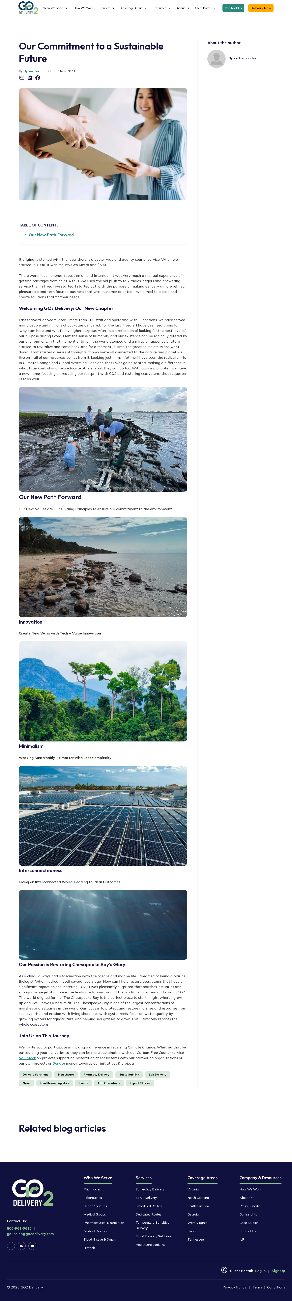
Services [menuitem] (105, 8)
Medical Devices (95, 1231)
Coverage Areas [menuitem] (131, 8)
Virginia (193, 1189)
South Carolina (198, 1206)
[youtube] (32, 1246)
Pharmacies (92, 1189)
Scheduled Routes (149, 1206)
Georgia (193, 1214)
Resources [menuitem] (159, 8)
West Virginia (197, 1223)
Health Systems (95, 1206)
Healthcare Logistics (150, 1245)
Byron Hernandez (37, 71)
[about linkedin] (30, 77)
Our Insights (248, 1214)
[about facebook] (38, 77)
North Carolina (198, 1198)
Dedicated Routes (148, 1214)
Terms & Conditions (268, 1287)
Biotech (89, 1248)
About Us (246, 1198)
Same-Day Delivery (150, 1189)
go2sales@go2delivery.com (30, 1233)
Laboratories (93, 1198)
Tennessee (196, 1239)
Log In (260, 1270)
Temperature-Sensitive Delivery (152, 1225)
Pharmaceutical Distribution (104, 1223)
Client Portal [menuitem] (203, 8)
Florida (192, 1231)
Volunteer (27, 1058)
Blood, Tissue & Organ (100, 1239)
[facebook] (11, 1246)
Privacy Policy (234, 1287)
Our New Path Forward (51, 234)
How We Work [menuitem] (83, 8)
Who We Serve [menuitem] (53, 8)
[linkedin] (22, 1246)
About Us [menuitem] (183, 8)
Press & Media (250, 1206)
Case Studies (249, 1223)
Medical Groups (95, 1214)
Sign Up (278, 1270)
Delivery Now (260, 8)
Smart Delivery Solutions (154, 1236)
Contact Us (233, 8)
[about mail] (22, 77)
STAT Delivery (146, 1198)
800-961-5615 (19, 1228)
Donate (58, 1063)
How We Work (250, 1189)
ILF (242, 1239)
